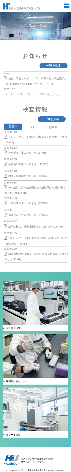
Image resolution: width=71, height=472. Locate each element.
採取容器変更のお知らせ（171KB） (28, 214)
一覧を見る (53, 65)
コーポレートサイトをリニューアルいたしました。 (34, 94)
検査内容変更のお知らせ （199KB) (28, 164)
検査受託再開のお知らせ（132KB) (28, 176)
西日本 (13, 126)
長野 (33, 127)
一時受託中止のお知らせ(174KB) (27, 152)
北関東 (53, 127)
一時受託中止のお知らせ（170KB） (28, 203)
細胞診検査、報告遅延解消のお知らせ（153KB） (36, 226)
